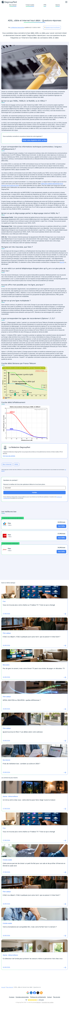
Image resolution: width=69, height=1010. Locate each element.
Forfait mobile (30, 5)
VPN (45, 5)
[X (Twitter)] (38, 992)
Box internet (12, 5)
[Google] (27, 992)
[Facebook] (34, 992)
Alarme (57, 5)
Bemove (39, 1002)
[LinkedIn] (31, 992)
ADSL (16, 464)
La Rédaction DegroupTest (17, 27)
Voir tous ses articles (9, 456)
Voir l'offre (61, 526)
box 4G (62, 262)
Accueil (3, 987)
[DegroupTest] (9, 2)
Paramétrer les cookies (47, 1002)
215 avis (41, 1000)
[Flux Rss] (41, 992)
